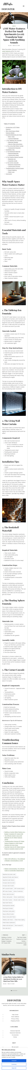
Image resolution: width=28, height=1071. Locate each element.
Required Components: (14, 164)
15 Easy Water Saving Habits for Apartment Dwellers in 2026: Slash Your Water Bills (13, 979)
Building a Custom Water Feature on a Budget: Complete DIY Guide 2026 (7, 939)
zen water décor (7, 928)
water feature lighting (20, 919)
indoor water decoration (8, 894)
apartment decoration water (9, 874)
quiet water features (7, 902)
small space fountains (8, 908)
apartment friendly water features (10, 877)
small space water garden (9, 911)
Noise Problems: (12, 170)
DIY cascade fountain (8, 888)
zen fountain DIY (19, 925)
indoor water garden (7, 897)
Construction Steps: (13, 155)
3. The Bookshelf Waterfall (13, 151)
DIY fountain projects (19, 888)
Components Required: (14, 148)
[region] (14, 1059)
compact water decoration (9, 882)
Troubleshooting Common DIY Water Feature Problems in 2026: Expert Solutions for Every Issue (14, 843)
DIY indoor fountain (7, 891)
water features (6, 51)
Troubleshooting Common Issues (15, 168)
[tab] (11, 990)
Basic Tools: (11, 136)
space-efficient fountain (8, 914)
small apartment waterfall (8, 905)
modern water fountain (19, 899)
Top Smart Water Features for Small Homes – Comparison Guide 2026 (21, 940)
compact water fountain (8, 885)
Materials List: (12, 159)
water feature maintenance (9, 922)
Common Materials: (13, 138)
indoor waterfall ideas (19, 897)
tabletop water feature (8, 919)
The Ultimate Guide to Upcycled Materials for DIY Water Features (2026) (13, 837)
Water (14, 26)
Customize (14, 1064)
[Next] (24, 973)
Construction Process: (14, 166)
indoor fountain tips (18, 891)
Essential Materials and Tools (14, 135)
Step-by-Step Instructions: (15, 144)
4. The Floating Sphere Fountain (14, 157)
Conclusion (9, 174)
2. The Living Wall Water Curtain (14, 146)
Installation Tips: (10, 149)
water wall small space (8, 925)
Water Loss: (11, 172)
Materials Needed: (13, 142)
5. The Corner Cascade (12, 162)
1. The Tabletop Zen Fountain (14, 140)
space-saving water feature (9, 916)
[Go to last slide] (4, 973)
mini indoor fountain (7, 899)
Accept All (14, 1060)
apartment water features (8, 880)
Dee (10, 45)
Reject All (14, 1068)
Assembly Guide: (12, 161)
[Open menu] (24, 6)
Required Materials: (13, 153)
